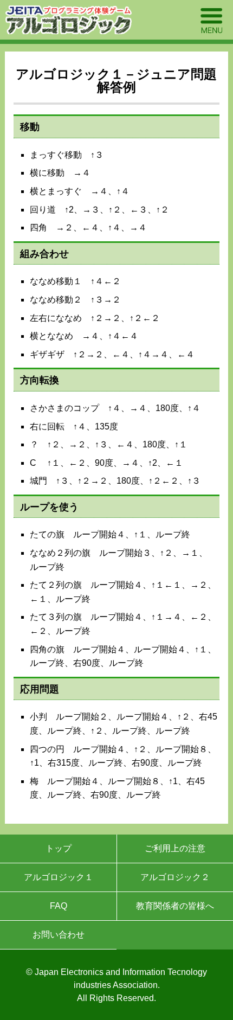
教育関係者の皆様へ (175, 905)
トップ (59, 848)
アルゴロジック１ (58, 877)
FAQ (58, 905)
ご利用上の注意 (175, 848)
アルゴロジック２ (175, 877)
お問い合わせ (59, 934)
